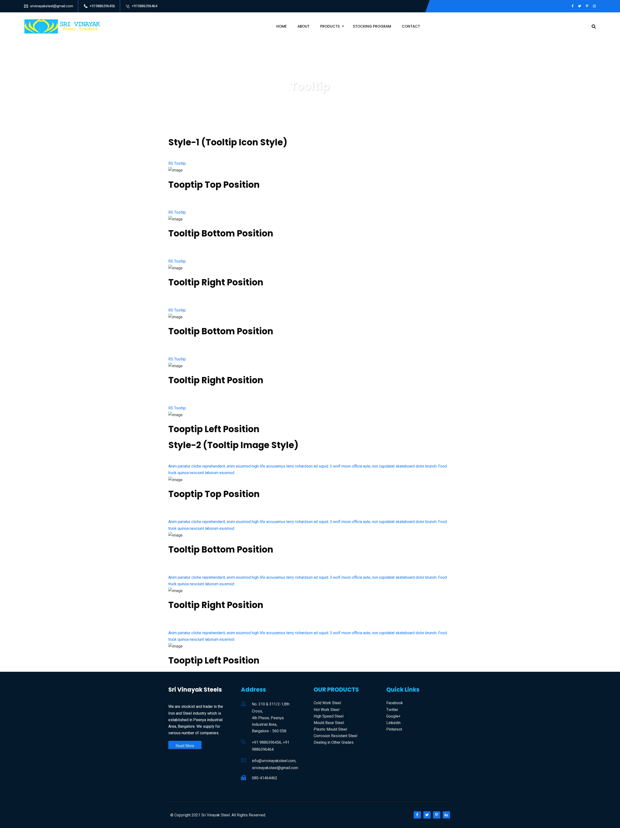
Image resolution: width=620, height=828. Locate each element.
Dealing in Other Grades (334, 742)
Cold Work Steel (327, 703)
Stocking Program (372, 26)
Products (330, 26)
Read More (185, 745)
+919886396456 (102, 6)
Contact (411, 26)
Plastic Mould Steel (330, 729)
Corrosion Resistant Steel (335, 736)
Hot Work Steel (326, 709)
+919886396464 (144, 6)
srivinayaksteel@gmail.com (51, 6)
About (303, 26)
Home (281, 26)
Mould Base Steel (329, 722)
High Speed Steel (328, 716)
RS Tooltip (177, 163)
